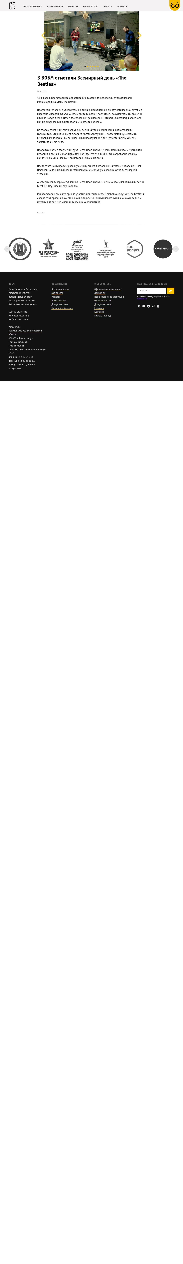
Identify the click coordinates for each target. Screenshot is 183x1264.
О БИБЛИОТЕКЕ (90, 6)
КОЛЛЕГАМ (73, 6)
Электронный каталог (62, 308)
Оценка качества (102, 301)
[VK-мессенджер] (148, 306)
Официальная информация (108, 289)
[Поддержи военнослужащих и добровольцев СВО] (105, 249)
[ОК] (158, 306)
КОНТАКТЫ (122, 6)
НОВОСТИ (107, 6)
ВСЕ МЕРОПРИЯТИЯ (32, 6)
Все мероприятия (60, 289)
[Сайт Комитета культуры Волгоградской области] (20, 249)
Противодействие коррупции (109, 297)
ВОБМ (12, 284)
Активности (57, 293)
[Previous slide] (7, 249)
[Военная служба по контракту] (48, 249)
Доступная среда (59, 304)
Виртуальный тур (102, 316)
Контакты (99, 312)
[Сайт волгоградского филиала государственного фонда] (77, 249)
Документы (100, 293)
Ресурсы (55, 297)
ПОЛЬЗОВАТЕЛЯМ (54, 6)
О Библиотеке (102, 284)
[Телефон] (139, 306)
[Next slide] (176, 249)
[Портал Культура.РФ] (163, 249)
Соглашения (142, 299)
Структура (99, 308)
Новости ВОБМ (58, 301)
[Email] (144, 306)
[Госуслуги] (134, 249)
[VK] (153, 306)
